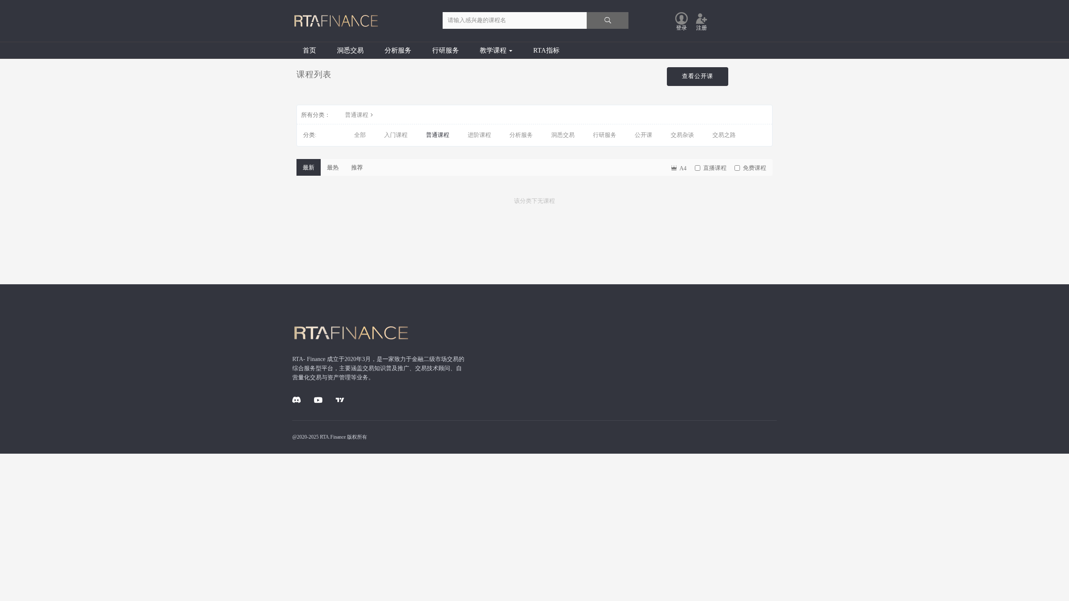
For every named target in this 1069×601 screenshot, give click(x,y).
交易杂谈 (682, 135)
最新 (308, 167)
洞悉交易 (350, 50)
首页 (309, 50)
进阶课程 (479, 135)
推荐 (357, 167)
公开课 (643, 135)
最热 (333, 167)
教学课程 (494, 50)
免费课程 (754, 168)
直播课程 (715, 168)
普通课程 (356, 115)
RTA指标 (546, 50)
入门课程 (396, 135)
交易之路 (724, 135)
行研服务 (445, 50)
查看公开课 (697, 76)
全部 (360, 135)
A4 (682, 168)
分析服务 (398, 50)
